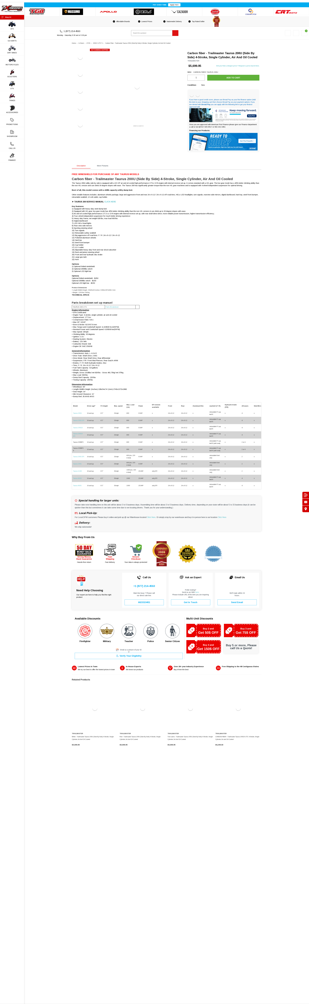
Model (75, 406)
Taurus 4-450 (77, 471)
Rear (183, 406)
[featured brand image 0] (42, 11)
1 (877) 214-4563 (72, 31)
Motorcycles (12, 65)
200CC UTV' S (98, 43)
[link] (95, 708)
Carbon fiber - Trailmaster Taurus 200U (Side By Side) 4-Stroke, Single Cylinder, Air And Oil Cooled (137, 43)
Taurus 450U (77, 485)
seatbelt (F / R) (214, 406)
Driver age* (91, 406)
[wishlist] (296, 33)
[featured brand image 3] (113, 11)
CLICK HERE (110, 202)
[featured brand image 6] (220, 11)
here (197, 592)
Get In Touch (190, 602)
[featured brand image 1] (77, 11)
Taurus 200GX (78, 428)
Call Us (12, 148)
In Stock (81, 43)
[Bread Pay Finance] (191, 95)
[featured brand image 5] (184, 11)
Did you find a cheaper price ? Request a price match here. (237, 66)
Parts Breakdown (112, 307)
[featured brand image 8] (291, 11)
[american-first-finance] (197, 95)
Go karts (12, 41)
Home (74, 43)
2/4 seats (245, 406)
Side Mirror (258, 406)
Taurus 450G (77, 478)
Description (81, 166)
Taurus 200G (77, 413)
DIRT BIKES (12, 53)
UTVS (88, 43)
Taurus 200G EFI (78, 420)
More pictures (102, 166)
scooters (12, 77)
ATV (12, 29)
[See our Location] (305, 509)
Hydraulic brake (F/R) (231, 406)
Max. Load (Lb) (130, 406)
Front (170, 406)
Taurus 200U (77, 464)
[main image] (137, 87)
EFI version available (156, 406)
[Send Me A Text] (305, 495)
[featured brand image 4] (149, 11)
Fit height (104, 406)
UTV (12, 88)
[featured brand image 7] (255, 11)
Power (140, 406)
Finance (12, 160)
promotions (12, 124)
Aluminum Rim (198, 406)
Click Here (151, 517)
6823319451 (144, 602)
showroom (12, 136)
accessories (12, 112)
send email (237, 602)
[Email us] (305, 502)
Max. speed (118, 406)
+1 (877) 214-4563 (144, 586)
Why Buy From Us (83, 537)
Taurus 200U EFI (78, 456)
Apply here (174, 5)
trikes (12, 100)
